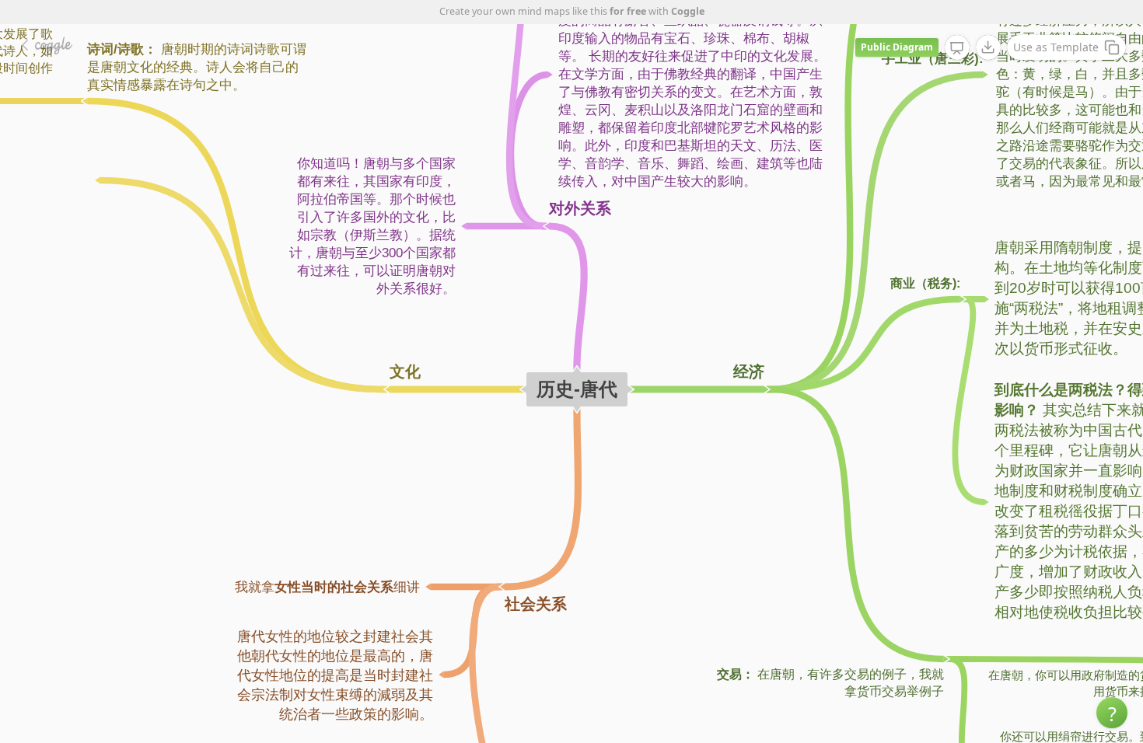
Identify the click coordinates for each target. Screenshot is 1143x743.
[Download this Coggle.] (988, 47)
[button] (1111, 712)
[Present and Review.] (957, 48)
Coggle (687, 11)
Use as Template (1056, 47)
